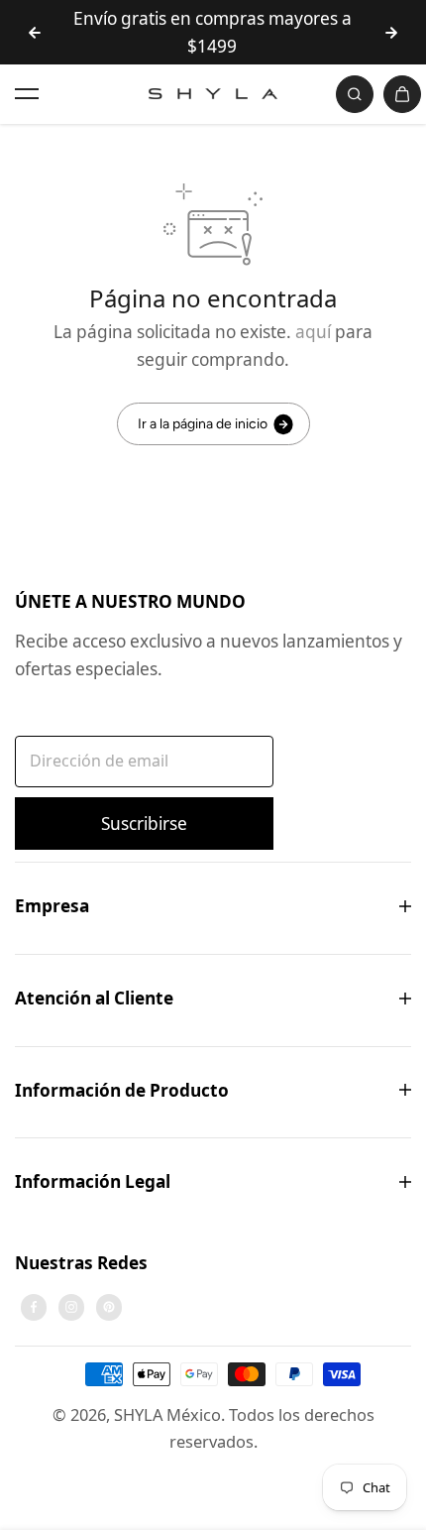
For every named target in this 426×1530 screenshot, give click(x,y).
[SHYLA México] (213, 93)
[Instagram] (71, 1307)
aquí (313, 331)
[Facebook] (34, 1307)
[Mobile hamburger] (27, 94)
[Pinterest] (109, 1307)
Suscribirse (144, 823)
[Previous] (34, 33)
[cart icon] (402, 94)
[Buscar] (354, 94)
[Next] (391, 33)
